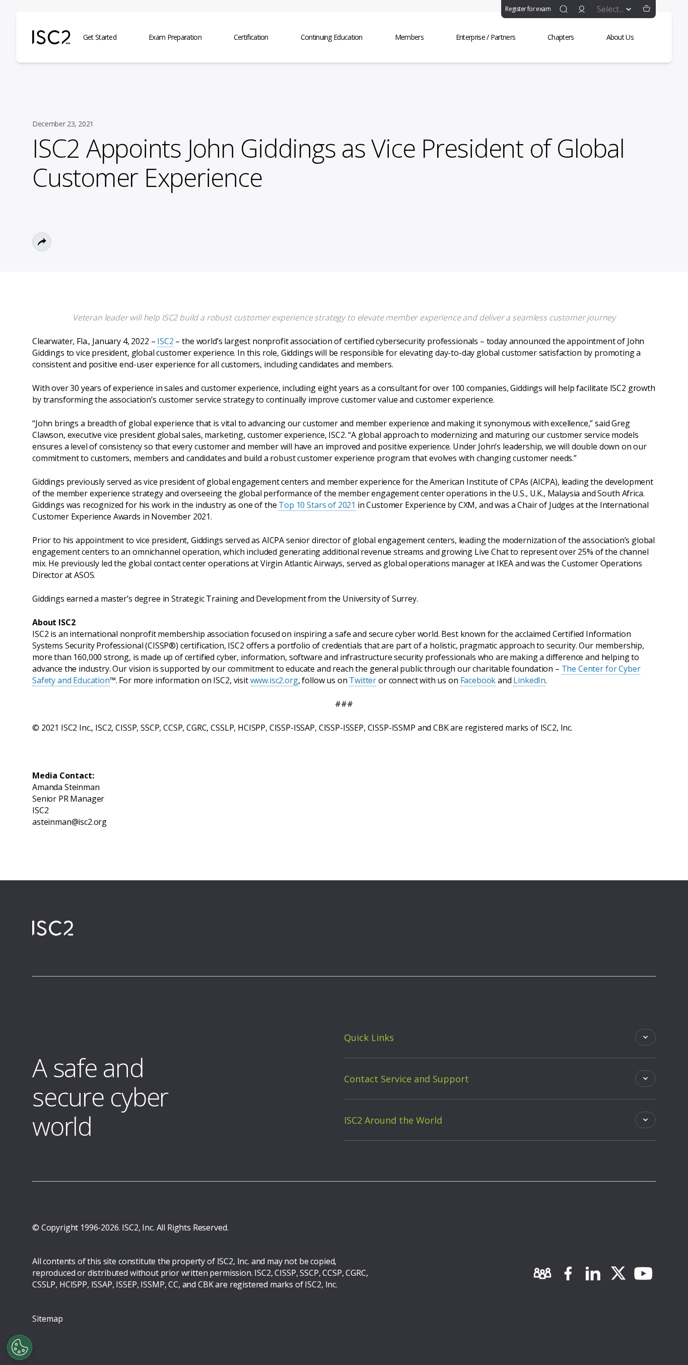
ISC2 (165, 341)
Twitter (362, 680)
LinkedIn (529, 680)
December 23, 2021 (63, 123)
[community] (542, 1273)
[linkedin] (592, 1273)
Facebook (478, 680)
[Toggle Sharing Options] (41, 241)
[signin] (582, 9)
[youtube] (643, 1273)
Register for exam (528, 9)
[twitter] (618, 1273)
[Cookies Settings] (19, 1347)
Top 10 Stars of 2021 (317, 504)
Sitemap (47, 1318)
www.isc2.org (274, 680)
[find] (564, 9)
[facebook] (567, 1273)
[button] (647, 9)
